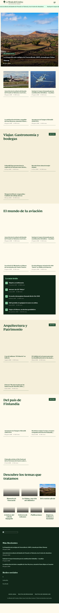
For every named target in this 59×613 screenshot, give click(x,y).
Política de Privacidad (25, 594)
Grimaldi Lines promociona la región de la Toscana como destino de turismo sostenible (16, 166)
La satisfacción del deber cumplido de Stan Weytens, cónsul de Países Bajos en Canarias (16, 120)
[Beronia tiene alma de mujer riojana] (43, 154)
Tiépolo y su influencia (16, 283)
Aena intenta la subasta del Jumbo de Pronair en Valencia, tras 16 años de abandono (16, 91)
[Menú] (55, 2)
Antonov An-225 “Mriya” (17, 289)
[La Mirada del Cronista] (13, 2)
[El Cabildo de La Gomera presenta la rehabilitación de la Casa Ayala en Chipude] (43, 344)
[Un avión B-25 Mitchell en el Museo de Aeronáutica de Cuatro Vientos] (16, 254)
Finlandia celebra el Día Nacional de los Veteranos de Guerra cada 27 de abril (15, 460)
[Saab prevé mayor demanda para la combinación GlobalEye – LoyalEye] (43, 79)
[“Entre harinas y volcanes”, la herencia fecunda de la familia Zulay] (36, 508)
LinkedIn (5, 580)
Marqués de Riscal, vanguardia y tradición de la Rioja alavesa (15, 194)
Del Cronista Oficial (9, 53)
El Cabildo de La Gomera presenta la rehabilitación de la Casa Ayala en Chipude (43, 357)
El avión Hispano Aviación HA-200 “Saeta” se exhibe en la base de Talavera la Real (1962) (42, 266)
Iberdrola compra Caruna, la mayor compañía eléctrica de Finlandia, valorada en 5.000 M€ (43, 431)
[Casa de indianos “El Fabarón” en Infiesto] (16, 344)
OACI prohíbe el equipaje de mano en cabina (23, 303)
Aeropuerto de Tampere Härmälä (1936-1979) (42, 120)
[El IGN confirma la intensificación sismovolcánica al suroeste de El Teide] (23, 508)
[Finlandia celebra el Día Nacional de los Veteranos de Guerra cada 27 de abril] (16, 447)
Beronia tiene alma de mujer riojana (41, 166)
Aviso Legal (12, 594)
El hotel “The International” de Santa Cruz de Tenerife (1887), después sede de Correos (15, 385)
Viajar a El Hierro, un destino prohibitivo (22, 309)
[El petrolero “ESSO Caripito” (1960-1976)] (11, 490)
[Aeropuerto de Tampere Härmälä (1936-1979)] (43, 108)
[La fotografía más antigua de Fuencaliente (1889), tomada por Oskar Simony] (29, 46)
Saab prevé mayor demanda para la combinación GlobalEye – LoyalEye (43, 91)
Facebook (5, 584)
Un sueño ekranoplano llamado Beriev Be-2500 (24, 296)
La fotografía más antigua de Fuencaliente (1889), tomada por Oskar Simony (25, 547)
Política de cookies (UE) (43, 594)
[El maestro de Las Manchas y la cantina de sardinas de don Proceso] (29, 490)
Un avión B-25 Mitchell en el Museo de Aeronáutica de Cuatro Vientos (16, 266)
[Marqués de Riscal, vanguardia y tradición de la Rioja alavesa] (16, 182)
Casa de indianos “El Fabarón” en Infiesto (15, 357)
